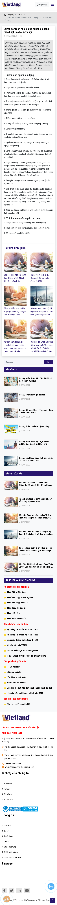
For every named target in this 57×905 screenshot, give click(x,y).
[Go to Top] (52, 900)
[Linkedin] (19, 890)
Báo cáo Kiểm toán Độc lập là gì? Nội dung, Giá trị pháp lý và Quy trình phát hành (41, 311)
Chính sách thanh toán (12, 857)
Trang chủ (10, 15)
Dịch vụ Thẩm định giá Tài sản (32, 394)
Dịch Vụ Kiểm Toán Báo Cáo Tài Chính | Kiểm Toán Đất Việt (36, 379)
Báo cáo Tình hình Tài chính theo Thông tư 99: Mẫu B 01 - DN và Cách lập (15, 278)
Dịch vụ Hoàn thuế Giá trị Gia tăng (34, 426)
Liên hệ (6, 842)
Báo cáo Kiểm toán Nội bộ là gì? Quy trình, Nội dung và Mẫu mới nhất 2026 (15, 311)
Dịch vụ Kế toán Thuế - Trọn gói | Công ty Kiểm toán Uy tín (36, 411)
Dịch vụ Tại (21, 15)
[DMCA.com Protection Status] (30, 809)
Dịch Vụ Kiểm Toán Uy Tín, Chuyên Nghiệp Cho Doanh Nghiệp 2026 (34, 442)
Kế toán (7, 789)
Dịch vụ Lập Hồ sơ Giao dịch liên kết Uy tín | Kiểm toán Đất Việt (36, 459)
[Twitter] (11, 890)
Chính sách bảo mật (11, 852)
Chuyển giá (8, 794)
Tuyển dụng (8, 836)
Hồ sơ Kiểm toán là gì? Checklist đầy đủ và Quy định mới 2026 (40, 278)
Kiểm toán (8, 784)
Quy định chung (10, 847)
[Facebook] (4, 890)
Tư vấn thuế (8, 799)
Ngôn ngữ (43, 4)
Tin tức (6, 831)
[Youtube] (27, 890)
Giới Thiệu (7, 826)
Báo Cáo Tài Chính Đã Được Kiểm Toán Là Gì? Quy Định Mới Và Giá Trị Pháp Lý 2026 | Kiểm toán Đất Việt (36, 565)
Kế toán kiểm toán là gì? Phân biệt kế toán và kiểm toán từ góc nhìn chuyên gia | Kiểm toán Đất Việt (35, 549)
